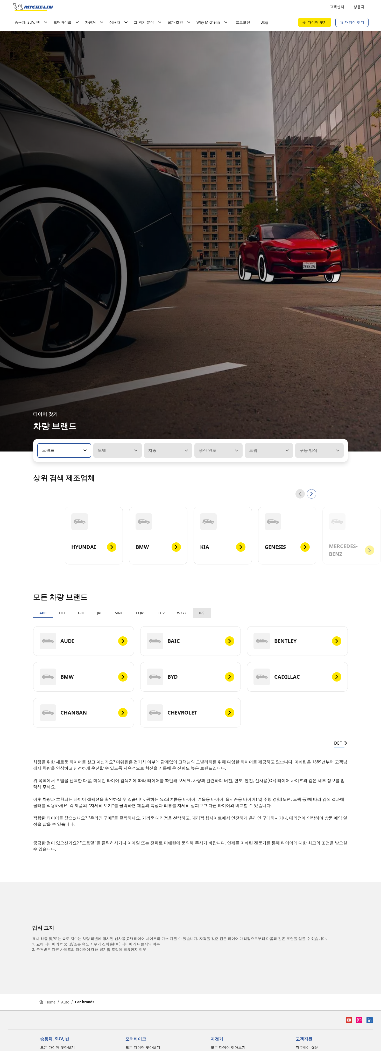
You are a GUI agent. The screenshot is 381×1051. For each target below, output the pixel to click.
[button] (84, 450)
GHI (81, 612)
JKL (99, 612)
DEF (62, 612)
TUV (161, 612)
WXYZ (182, 612)
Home (50, 1002)
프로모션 (243, 22)
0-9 (201, 612)
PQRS (140, 612)
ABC (43, 612)
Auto (65, 1002)
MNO (119, 612)
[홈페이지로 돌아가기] (33, 6)
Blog (264, 22)
